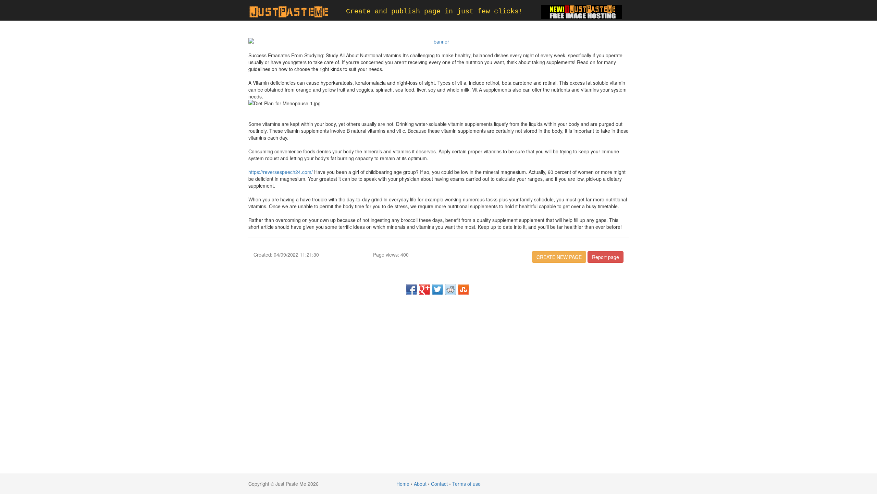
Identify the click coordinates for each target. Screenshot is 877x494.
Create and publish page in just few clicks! (434, 11)
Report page (605, 257)
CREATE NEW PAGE (559, 257)
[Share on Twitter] (437, 289)
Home (402, 483)
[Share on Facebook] (411, 289)
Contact (439, 483)
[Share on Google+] (424, 289)
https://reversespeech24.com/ (280, 171)
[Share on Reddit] (450, 289)
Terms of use (466, 483)
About (420, 483)
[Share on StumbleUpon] (463, 289)
